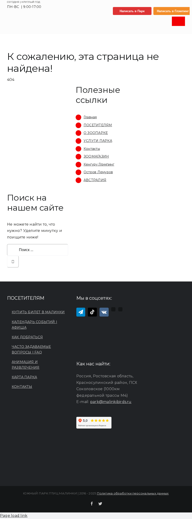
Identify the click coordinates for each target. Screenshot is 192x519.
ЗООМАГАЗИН (96, 156)
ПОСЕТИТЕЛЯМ (98, 125)
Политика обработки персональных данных (133, 493)
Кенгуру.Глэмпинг (99, 164)
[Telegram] (80, 312)
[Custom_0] (113, 309)
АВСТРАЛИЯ (95, 180)
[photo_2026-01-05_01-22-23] (26, 20)
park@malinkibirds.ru (111, 402)
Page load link (13, 515)
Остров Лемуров (98, 172)
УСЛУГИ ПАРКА (98, 141)
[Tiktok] (92, 312)
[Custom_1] (120, 309)
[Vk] (104, 312)
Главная (90, 117)
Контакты (92, 149)
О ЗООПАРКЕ (96, 133)
